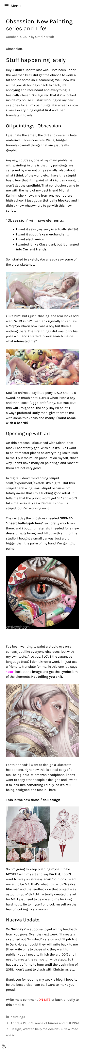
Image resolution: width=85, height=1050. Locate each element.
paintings (17, 1017)
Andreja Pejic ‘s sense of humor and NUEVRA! (44, 1023)
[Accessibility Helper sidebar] (4, 1046)
